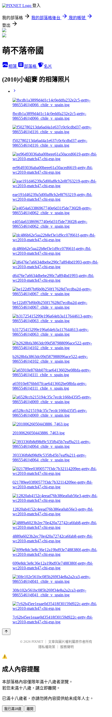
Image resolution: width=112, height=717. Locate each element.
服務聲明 (67, 647)
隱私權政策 (46, 647)
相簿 (13, 66)
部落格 (31, 66)
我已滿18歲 (12, 709)
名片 (48, 66)
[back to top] (6, 631)
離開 (30, 709)
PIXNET (37, 642)
